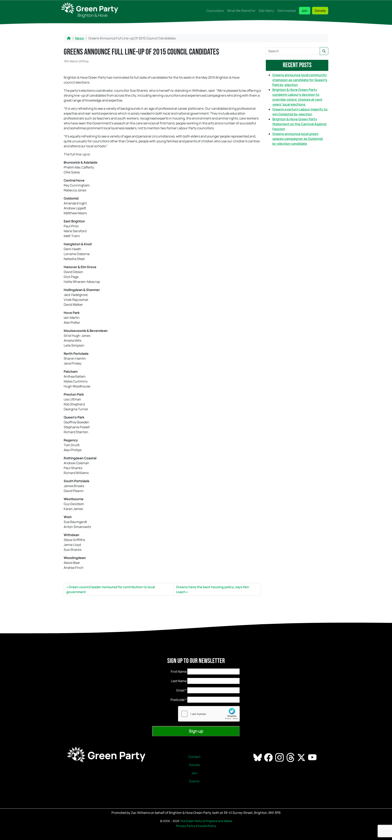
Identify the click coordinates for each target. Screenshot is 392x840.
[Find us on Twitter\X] (301, 757)
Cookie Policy (206, 826)
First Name (179, 671)
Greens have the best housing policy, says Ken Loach (212, 589)
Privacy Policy (185, 826)
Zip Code (171, 699)
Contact (194, 756)
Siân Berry (266, 10)
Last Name (179, 681)
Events (194, 781)
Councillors (215, 10)
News (79, 38)
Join (305, 10)
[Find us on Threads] (290, 757)
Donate (320, 10)
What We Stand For (241, 10)
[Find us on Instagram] (279, 757)
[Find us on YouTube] (312, 757)
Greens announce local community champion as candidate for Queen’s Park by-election (299, 80)
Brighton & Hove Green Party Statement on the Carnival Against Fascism (299, 124)
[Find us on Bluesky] (258, 757)
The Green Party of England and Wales (206, 821)
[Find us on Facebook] (268, 757)
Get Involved (286, 10)
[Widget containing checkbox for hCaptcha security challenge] (209, 714)
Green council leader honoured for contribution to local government (110, 589)
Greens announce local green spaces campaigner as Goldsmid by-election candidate (297, 139)
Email (181, 690)
